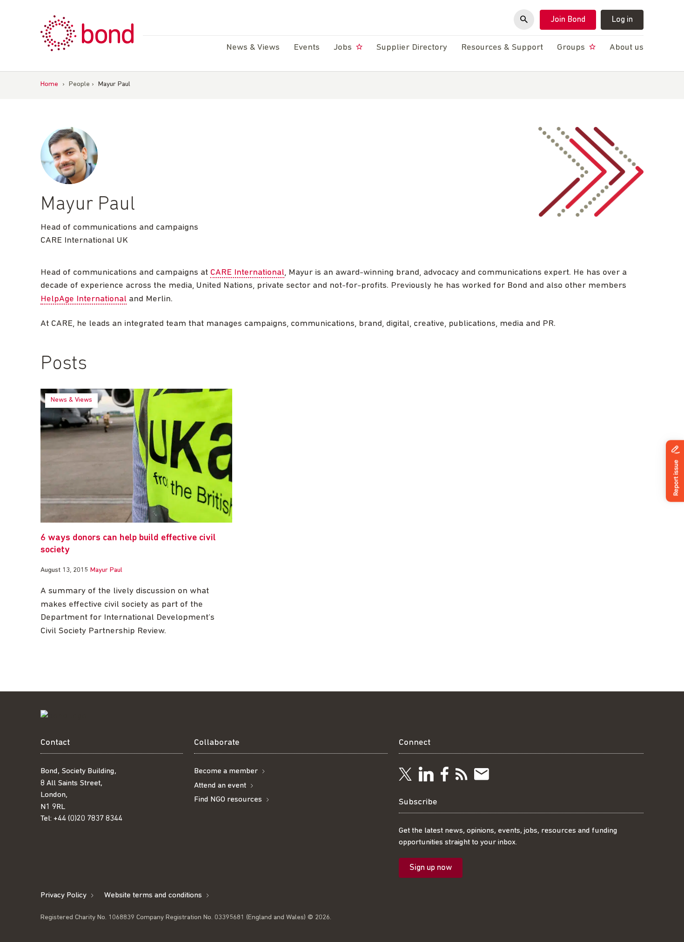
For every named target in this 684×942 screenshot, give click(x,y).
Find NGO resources (228, 799)
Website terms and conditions (153, 895)
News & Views (71, 400)
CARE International (247, 272)
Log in (622, 20)
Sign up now (430, 868)
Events (307, 47)
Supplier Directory (411, 47)
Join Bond (567, 20)
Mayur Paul (106, 570)
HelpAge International (83, 299)
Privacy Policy (63, 895)
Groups (572, 47)
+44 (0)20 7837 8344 (88, 819)
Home (49, 84)
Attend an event (220, 785)
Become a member (226, 771)
